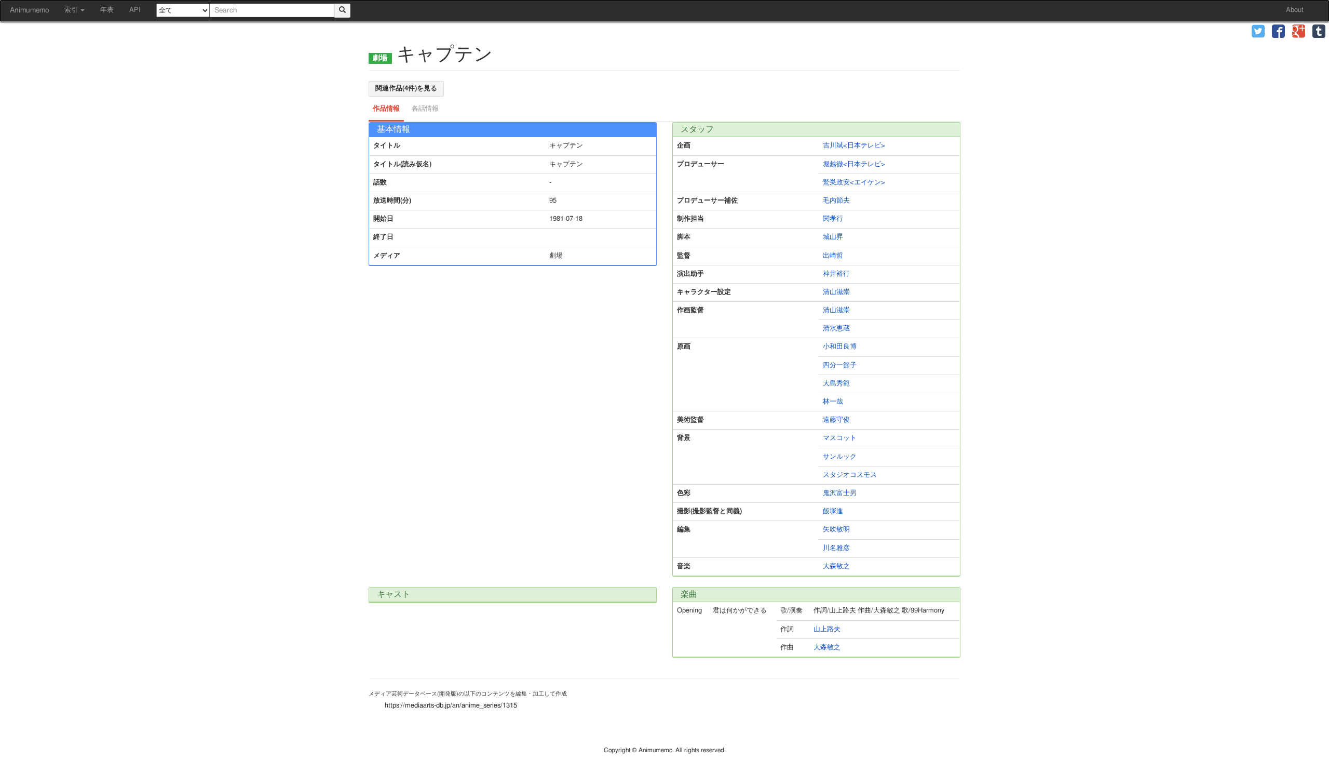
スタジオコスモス (850, 475)
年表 (107, 10)
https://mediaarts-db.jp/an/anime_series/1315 (451, 705)
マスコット (840, 438)
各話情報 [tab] (425, 108)
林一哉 (833, 401)
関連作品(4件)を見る (406, 88)
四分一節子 (840, 365)
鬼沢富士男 (840, 493)
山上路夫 (826, 629)
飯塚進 (833, 511)
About (1295, 10)
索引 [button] (71, 10)
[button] (1258, 32)
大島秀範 (836, 383)
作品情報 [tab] (386, 108)
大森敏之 (836, 566)
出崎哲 (833, 255)
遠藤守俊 (836, 420)
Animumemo (29, 10)
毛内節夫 (836, 200)
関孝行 (833, 219)
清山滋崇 (836, 292)
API (135, 10)
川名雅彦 (836, 548)
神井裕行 (836, 274)
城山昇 (833, 237)
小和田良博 (840, 346)
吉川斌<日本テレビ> (854, 145)
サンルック (840, 457)
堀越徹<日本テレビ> (854, 164)
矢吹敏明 (836, 529)
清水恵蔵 (836, 328)
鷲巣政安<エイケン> (854, 182)
